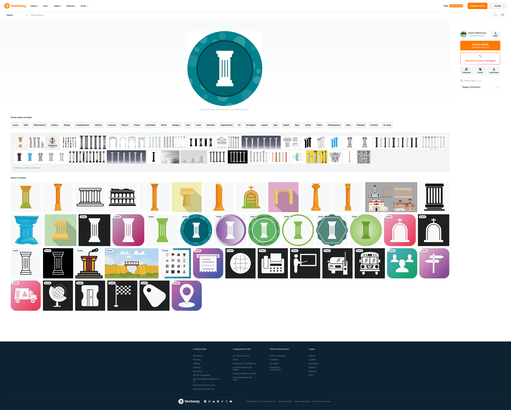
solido (308, 125)
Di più (83, 6)
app (275, 125)
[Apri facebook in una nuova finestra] (205, 401)
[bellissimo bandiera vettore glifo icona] (122, 296)
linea (198, 125)
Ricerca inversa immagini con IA (206, 380)
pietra (137, 125)
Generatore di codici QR (203, 389)
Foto (45, 6)
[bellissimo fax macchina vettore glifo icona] (273, 263)
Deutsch (312, 367)
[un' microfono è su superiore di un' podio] (89, 263)
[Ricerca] (495, 15)
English (312, 355)
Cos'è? (479, 81)
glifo (26, 125)
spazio (265, 125)
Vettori (33, 6)
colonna (111, 125)
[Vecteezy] (15, 6)
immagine (251, 125)
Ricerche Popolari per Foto (244, 373)
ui (239, 125)
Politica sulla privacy (302, 401)
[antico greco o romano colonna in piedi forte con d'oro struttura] (58, 197)
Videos (57, 6)
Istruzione (197, 371)
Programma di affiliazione (244, 363)
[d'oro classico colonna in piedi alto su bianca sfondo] (348, 197)
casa (188, 125)
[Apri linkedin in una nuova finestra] (214, 401)
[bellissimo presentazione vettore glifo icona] (305, 263)
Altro (311, 375)
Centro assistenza (278, 355)
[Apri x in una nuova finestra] (227, 401)
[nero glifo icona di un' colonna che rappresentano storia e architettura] (434, 197)
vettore (98, 125)
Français (312, 371)
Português (313, 363)
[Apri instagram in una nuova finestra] (209, 401)
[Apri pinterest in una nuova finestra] (218, 401)
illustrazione (39, 125)
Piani (446, 6)
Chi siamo (274, 363)
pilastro (124, 125)
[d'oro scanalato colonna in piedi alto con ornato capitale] (316, 197)
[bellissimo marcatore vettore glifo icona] (187, 296)
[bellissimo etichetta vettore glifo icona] (154, 296)
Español (312, 359)
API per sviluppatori (202, 375)
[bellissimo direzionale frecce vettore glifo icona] (434, 263)
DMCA (235, 359)
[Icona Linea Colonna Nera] (26, 263)
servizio (374, 125)
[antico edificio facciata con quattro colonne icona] (90, 197)
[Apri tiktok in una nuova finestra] (222, 401)
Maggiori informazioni (471, 87)
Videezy (196, 363)
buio (297, 125)
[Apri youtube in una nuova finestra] (231, 401)
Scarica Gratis (480, 45)
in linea (387, 125)
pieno (319, 125)
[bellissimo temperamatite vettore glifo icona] (90, 296)
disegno (176, 125)
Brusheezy (197, 355)
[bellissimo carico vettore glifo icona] (26, 296)
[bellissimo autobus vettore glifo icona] (370, 263)
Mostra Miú (363, 157)
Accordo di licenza (241, 355)
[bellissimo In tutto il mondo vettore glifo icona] (58, 296)
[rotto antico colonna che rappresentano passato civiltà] (219, 197)
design (67, 125)
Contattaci (274, 359)
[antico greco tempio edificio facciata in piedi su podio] (60, 230)
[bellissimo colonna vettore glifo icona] (26, 197)
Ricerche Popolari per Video (242, 378)
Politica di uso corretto (322, 401)
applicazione (226, 125)
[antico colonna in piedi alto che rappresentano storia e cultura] (187, 197)
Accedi (498, 6)
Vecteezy (197, 359)
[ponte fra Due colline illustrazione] (132, 263)
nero (348, 125)
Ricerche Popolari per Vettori (242, 368)
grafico (54, 125)
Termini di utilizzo (285, 401)
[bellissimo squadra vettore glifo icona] (402, 263)
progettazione (82, 125)
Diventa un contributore (275, 368)
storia (163, 125)
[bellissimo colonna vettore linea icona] (58, 263)
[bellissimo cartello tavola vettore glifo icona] (337, 263)
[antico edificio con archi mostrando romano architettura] (122, 197)
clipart (286, 125)
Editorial (70, 6)
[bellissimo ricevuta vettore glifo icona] (208, 263)
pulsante (361, 125)
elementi (211, 125)
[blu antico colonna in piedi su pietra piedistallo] (26, 230)
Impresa (197, 367)
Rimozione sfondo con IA (204, 385)
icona (15, 125)
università (150, 125)
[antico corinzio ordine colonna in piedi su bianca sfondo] (154, 197)
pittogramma (334, 125)
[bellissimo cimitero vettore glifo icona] (251, 197)
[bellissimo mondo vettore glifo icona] (240, 263)
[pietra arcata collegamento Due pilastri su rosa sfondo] (283, 197)
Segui (495, 36)
